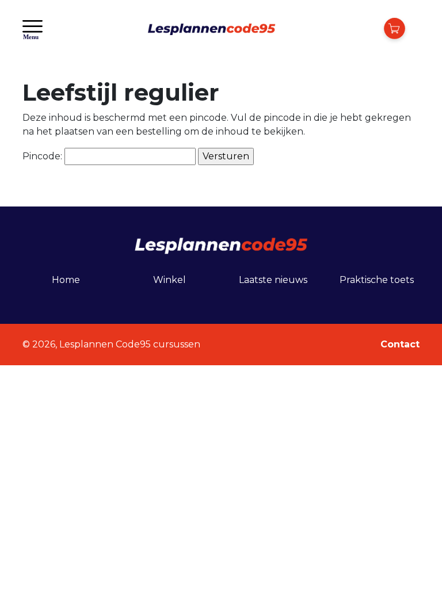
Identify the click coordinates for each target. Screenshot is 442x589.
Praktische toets (377, 279)
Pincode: (43, 156)
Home (66, 279)
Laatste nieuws (273, 279)
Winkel (169, 279)
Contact (400, 344)
